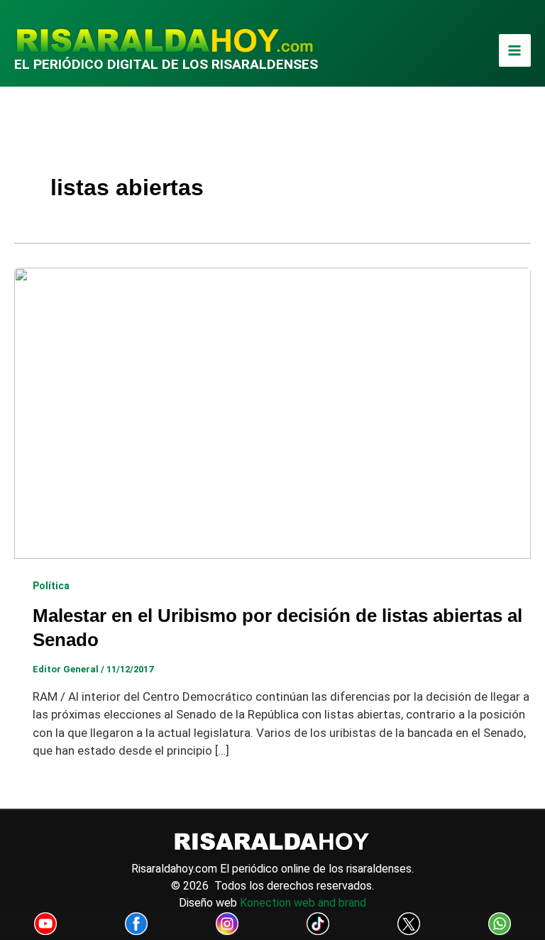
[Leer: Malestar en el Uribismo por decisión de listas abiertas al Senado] (272, 412)
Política (51, 585)
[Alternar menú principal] (515, 50)
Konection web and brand (303, 902)
